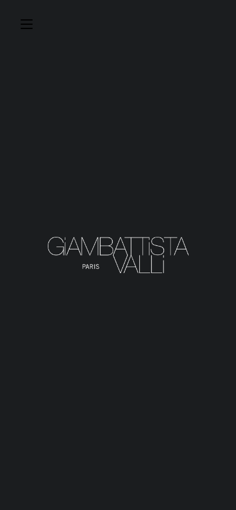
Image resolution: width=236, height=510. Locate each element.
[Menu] (26, 22)
